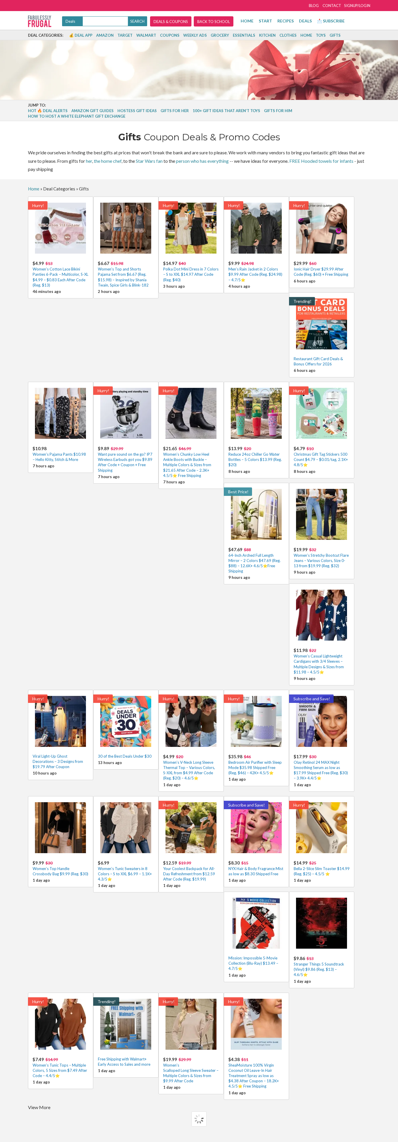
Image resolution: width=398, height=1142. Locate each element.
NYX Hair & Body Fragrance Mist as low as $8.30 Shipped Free (255, 868)
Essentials (244, 35)
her (89, 161)
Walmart (146, 35)
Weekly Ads (195, 35)
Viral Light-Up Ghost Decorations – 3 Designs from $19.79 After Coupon (58, 761)
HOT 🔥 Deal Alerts (48, 110)
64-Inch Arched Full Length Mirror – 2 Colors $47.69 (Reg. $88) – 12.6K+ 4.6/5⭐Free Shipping (254, 560)
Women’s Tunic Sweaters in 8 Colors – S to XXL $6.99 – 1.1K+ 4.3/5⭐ (125, 870)
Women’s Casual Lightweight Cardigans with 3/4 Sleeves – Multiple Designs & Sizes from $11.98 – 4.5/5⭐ (319, 661)
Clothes (288, 35)
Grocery (220, 35)
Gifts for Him (278, 110)
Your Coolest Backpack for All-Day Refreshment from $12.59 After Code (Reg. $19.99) (189, 870)
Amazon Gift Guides (92, 110)
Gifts (335, 35)
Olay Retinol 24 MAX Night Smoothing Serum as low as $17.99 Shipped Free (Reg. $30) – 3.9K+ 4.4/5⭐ (321, 767)
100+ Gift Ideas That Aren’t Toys (226, 110)
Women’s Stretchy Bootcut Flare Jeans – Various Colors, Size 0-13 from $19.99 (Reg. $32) (321, 557)
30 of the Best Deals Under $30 (125, 756)
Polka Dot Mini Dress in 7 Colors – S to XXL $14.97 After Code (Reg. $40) (191, 271)
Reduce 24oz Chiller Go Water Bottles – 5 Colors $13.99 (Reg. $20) (255, 456)
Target (125, 35)
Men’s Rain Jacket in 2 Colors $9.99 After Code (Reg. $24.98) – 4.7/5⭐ (255, 271)
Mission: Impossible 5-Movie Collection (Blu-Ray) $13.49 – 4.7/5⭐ (253, 963)
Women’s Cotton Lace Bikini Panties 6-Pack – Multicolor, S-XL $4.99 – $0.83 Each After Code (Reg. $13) (60, 274)
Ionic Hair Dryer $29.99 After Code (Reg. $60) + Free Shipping (321, 269)
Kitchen (267, 35)
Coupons (169, 35)
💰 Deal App (80, 35)
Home (247, 20)
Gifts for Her (175, 110)
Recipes (285, 20)
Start (265, 20)
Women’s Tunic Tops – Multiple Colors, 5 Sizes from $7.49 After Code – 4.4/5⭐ (60, 1067)
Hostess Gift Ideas (137, 110)
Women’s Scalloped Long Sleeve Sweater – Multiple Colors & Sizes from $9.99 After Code (191, 1070)
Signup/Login (357, 5)
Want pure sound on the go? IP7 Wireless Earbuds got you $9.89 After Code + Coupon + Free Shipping (125, 459)
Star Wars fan (149, 161)
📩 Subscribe (331, 20)
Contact (332, 5)
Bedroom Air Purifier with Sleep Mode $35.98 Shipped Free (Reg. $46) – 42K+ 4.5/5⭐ (255, 764)
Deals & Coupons (171, 21)
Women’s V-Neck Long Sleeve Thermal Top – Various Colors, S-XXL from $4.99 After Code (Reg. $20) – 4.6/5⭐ (189, 767)
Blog (314, 5)
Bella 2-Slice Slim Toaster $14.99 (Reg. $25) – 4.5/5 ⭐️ (322, 868)
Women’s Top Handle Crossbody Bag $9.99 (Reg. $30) (60, 868)
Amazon (105, 35)
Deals (305, 20)
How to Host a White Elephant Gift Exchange (76, 116)
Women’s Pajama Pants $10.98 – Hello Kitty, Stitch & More (59, 454)
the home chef (107, 161)
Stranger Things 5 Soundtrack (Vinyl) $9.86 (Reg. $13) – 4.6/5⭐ (319, 966)
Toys (321, 35)
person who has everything (202, 161)
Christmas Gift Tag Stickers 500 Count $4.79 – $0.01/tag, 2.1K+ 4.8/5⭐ (321, 456)
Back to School (213, 21)
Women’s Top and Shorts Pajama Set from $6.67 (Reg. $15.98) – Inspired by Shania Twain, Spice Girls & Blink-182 (123, 274)
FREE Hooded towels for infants (321, 161)
